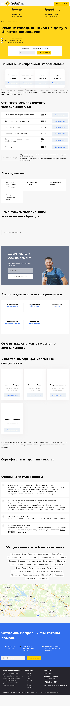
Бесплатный (49, 9)
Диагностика (31, 684)
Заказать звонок (61, 3)
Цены (28, 676)
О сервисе (30, 673)
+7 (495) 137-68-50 (51, 676)
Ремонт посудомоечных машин (13, 676)
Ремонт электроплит (9, 680)
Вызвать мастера (20, 276)
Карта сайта (34, 692)
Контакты (30, 687)
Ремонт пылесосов (9, 685)
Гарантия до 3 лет (51, 14)
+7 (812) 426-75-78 (51, 682)
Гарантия (29, 680)
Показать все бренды (12, 232)
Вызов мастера (13, 83)
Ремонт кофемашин (9, 684)
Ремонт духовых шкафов (11, 682)
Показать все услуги (10, 158)
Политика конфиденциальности (50, 692)
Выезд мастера (31, 675)
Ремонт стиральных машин (11, 675)
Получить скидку (44, 52)
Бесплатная (16, 14)
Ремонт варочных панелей (11, 678)
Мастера (29, 685)
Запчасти (29, 682)
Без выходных (17, 9)
